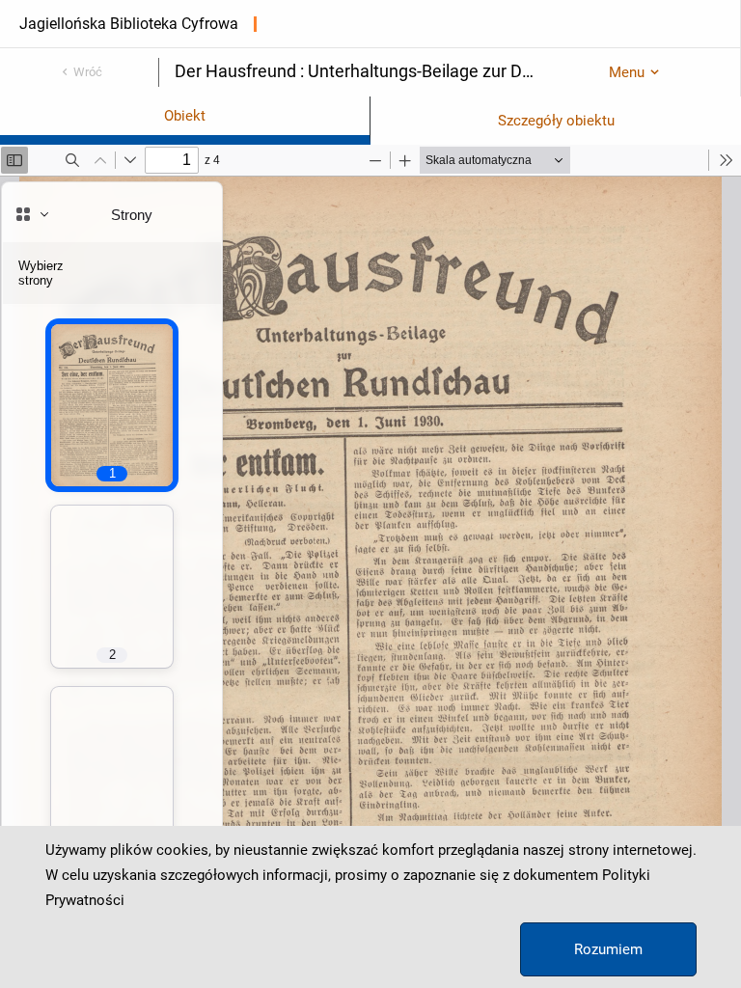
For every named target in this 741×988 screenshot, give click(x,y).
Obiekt (185, 115)
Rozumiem (608, 949)
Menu (627, 72)
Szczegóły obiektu (556, 120)
